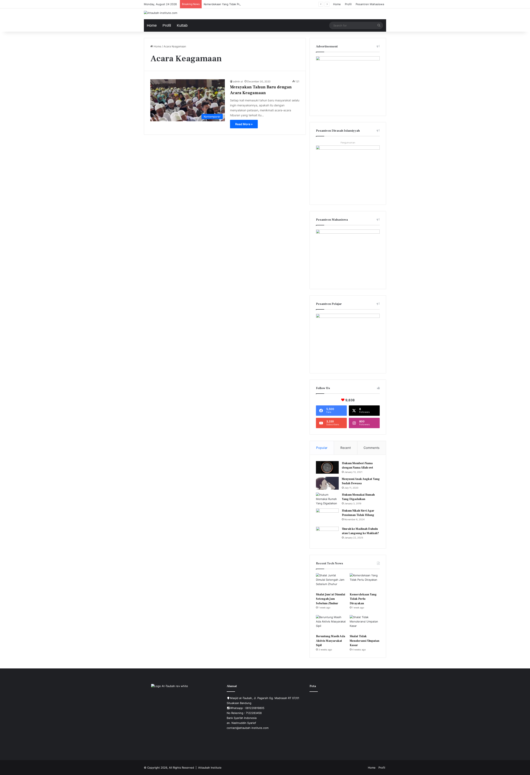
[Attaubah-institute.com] (160, 13)
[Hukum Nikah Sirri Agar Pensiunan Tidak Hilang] (327, 516)
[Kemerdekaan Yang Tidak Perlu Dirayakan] (365, 581)
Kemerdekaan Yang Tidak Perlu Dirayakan (230, 4)
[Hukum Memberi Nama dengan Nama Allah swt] (327, 467)
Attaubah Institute (210, 767)
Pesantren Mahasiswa (370, 4)
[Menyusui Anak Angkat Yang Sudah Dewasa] (327, 483)
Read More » (244, 124)
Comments (371, 448)
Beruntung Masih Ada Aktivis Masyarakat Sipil (330, 640)
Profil (348, 4)
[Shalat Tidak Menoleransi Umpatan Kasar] (365, 623)
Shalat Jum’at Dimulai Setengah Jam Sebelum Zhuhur (330, 599)
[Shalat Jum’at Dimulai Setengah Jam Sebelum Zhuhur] (331, 581)
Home (337, 4)
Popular (322, 448)
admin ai (238, 81)
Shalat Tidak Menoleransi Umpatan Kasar (364, 640)
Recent (345, 448)
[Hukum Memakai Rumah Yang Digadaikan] (327, 499)
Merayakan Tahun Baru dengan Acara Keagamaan (261, 90)
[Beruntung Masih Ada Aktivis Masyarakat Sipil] (331, 623)
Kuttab (182, 25)
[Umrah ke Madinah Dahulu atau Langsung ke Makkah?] (327, 534)
